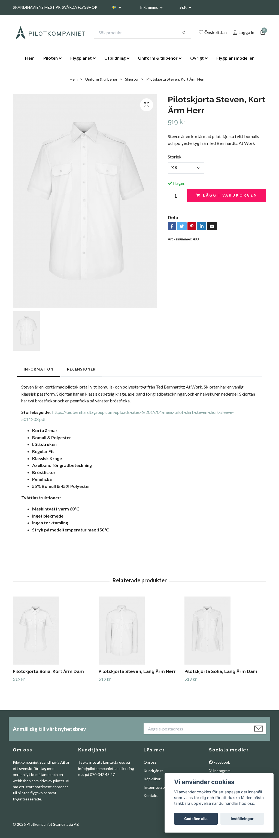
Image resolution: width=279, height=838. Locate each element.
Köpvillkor (152, 778)
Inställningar (242, 818)
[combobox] (186, 167)
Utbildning (115, 57)
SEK (183, 7)
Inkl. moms (149, 7)
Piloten (50, 57)
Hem (30, 57)
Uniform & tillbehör (158, 57)
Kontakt (151, 795)
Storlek (174, 156)
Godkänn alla (196, 818)
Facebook (221, 762)
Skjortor (132, 79)
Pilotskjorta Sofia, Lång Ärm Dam (220, 671)
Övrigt (197, 57)
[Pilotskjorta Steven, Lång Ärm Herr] (139, 631)
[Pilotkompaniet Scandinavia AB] (50, 32)
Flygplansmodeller (235, 57)
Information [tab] (38, 369)
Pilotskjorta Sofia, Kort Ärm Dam (48, 671)
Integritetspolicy (158, 787)
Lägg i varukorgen (230, 195)
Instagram (221, 770)
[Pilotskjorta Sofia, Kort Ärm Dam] (54, 631)
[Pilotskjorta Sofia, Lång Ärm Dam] (225, 631)
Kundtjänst (153, 770)
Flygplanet (81, 57)
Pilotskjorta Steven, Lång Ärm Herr (137, 671)
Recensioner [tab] (81, 369)
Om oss (150, 762)
